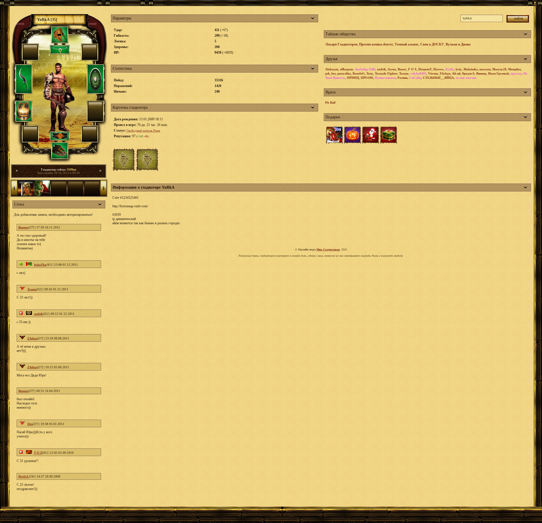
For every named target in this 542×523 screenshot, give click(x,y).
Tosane (32, 289)
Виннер (23, 227)
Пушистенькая (385, 77)
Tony (369, 73)
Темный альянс (407, 44)
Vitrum (433, 73)
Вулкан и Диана (458, 44)
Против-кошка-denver (376, 44)
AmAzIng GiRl (365, 69)
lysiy (459, 69)
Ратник (402, 77)
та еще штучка (466, 77)
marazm (485, 69)
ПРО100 (367, 77)
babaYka (40, 264)
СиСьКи (415, 77)
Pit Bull (330, 102)
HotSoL (23, 476)
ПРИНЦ (353, 77)
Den (30, 424)
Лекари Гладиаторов (341, 44)
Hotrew (438, 69)
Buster (402, 69)
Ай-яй (456, 73)
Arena (392, 69)
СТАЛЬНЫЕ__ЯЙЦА (438, 77)
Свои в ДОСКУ (432, 44)
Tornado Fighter (386, 73)
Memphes (514, 69)
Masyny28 (499, 69)
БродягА (468, 73)
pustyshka (344, 73)
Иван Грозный (498, 73)
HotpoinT (425, 69)
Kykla (449, 69)
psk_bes (330, 73)
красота (516, 73)
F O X (38, 452)
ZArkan (32, 338)
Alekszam (331, 69)
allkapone (346, 69)
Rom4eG (359, 73)
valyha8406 (418, 73)
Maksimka (471, 69)
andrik (38, 313)
